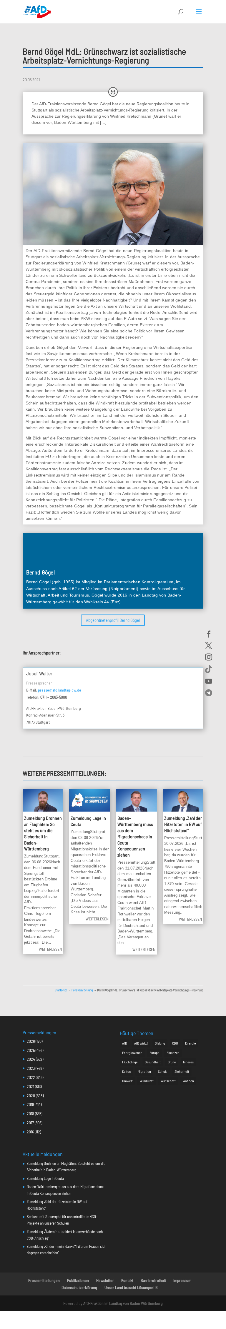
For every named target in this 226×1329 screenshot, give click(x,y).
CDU (175, 1043)
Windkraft (147, 1081)
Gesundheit (153, 1062)
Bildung (160, 1043)
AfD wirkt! (141, 1043)
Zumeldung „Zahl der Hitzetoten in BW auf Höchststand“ (183, 824)
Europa (154, 1052)
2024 (31, 1059)
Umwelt (127, 1081)
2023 (31, 1068)
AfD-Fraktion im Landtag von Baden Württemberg (123, 1303)
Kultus (126, 1071)
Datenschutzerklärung (79, 1287)
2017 (30, 1122)
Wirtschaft (168, 1081)
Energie (190, 1043)
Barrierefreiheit (153, 1280)
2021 (30, 1086)
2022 (31, 1077)
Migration (144, 1071)
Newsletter (105, 1280)
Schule (162, 1071)
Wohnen (188, 1081)
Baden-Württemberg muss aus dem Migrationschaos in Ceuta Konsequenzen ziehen (135, 836)
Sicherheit (182, 1071)
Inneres (188, 1062)
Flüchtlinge (130, 1062)
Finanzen (173, 1052)
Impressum (182, 1280)
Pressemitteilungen (44, 1280)
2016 (30, 1131)
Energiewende (132, 1052)
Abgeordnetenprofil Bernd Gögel (113, 620)
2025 (31, 1050)
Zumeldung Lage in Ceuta (45, 1178)
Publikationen (78, 1280)
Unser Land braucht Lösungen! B (131, 1287)
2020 (31, 1095)
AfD (124, 1043)
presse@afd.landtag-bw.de (59, 689)
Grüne (172, 1062)
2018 (30, 1113)
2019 (30, 1104)
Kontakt (127, 1280)
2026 (31, 1041)
